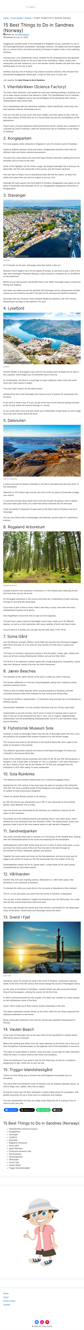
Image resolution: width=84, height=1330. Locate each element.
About (6, 1297)
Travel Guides (17, 18)
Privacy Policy (9, 1301)
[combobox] (42, 7)
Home (6, 18)
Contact (6, 1304)
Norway (28, 18)
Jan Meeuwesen (22, 34)
